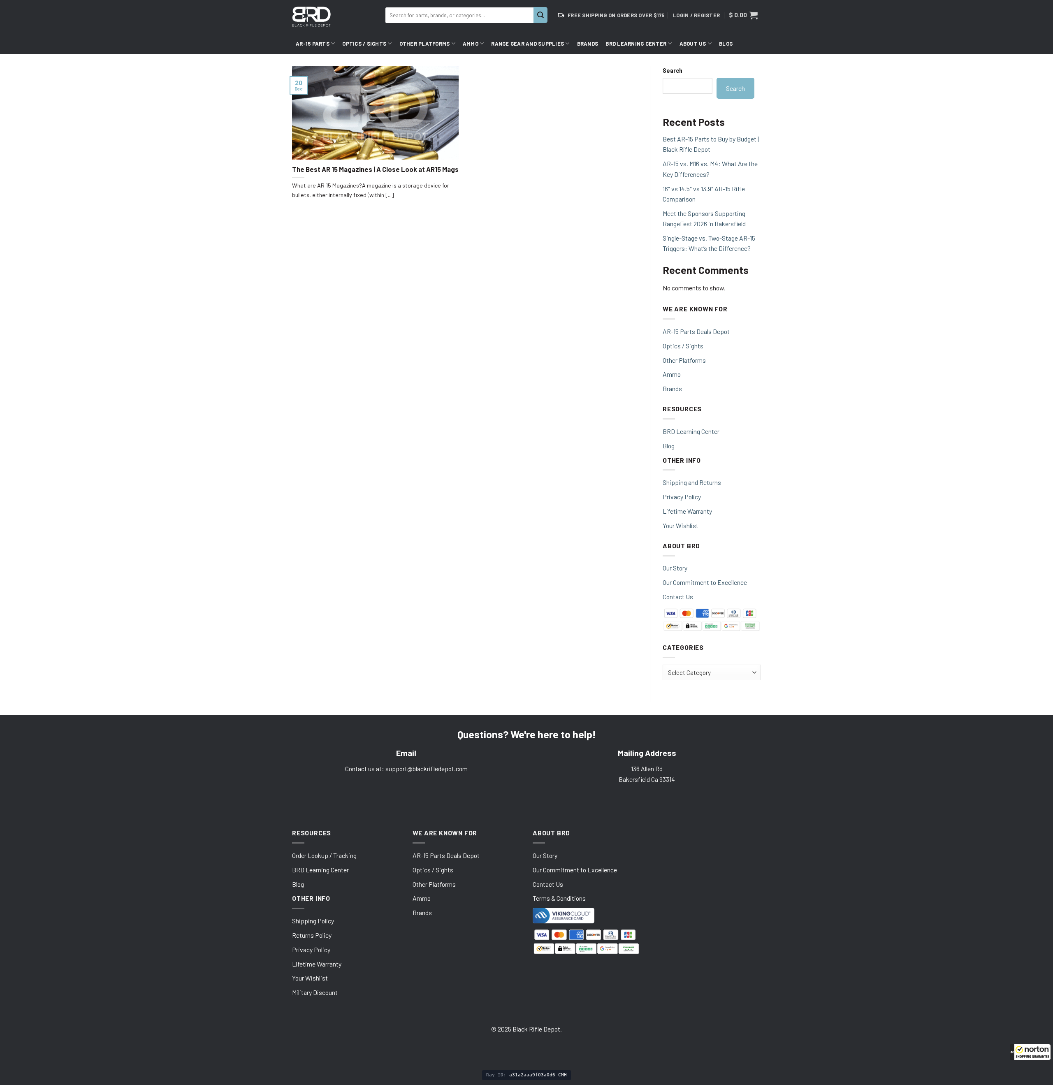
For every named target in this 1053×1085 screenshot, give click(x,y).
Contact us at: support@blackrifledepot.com (406, 768)
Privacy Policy (682, 497)
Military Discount (315, 992)
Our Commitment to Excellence (705, 582)
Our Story (675, 568)
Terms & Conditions (559, 898)
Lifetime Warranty (687, 511)
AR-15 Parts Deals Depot (696, 331)
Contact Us (678, 596)
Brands (587, 43)
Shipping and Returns (692, 482)
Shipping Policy (313, 921)
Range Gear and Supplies (527, 43)
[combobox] (459, 15)
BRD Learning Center (635, 43)
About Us (693, 43)
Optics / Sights (364, 43)
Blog (726, 43)
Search (672, 70)
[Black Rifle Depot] (335, 16)
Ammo (470, 43)
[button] (1030, 1052)
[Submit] (540, 15)
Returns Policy (312, 935)
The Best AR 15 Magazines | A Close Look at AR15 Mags (375, 169)
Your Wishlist (680, 525)
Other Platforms (424, 43)
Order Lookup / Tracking (324, 855)
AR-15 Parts (312, 43)
